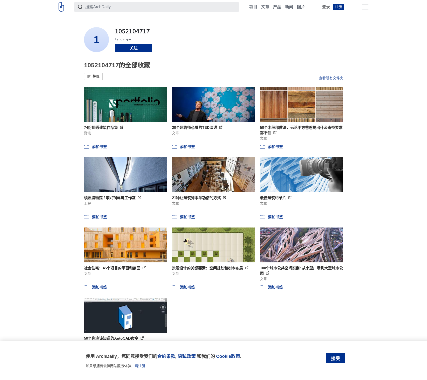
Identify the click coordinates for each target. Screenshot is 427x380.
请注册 (140, 366)
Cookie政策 (228, 356)
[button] (93, 76)
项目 (253, 7)
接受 (335, 358)
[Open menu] (365, 7)
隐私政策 (187, 356)
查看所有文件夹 (331, 78)
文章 (265, 7)
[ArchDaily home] (61, 7)
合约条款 (166, 356)
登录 (326, 7)
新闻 (289, 7)
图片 (301, 7)
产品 (277, 7)
